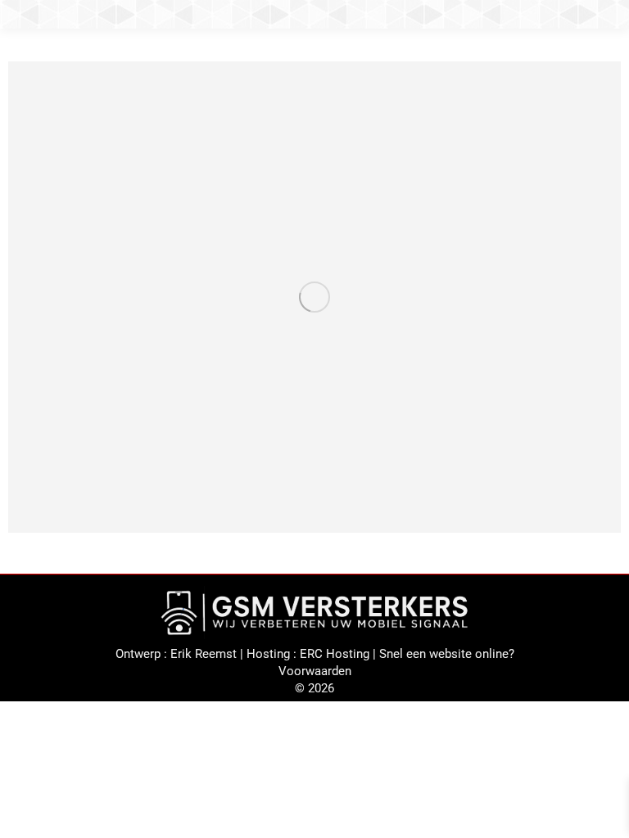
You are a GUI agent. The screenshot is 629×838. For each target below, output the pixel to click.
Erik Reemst (203, 654)
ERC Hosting (334, 654)
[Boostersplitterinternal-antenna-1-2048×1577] (314, 297)
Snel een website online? (446, 654)
